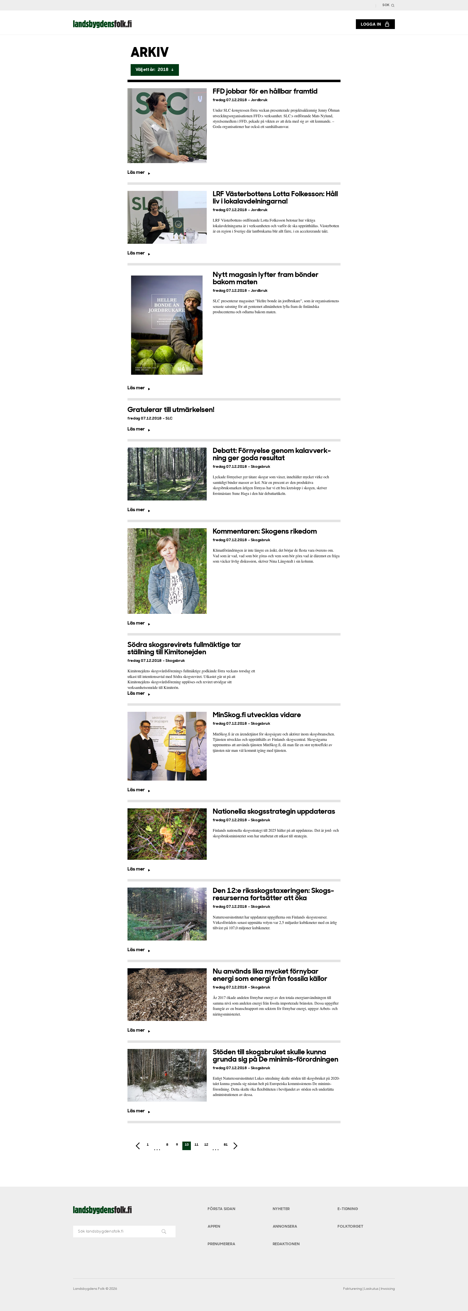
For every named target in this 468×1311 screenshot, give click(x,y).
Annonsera (285, 1227)
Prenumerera (221, 1244)
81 (226, 1145)
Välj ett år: (155, 70)
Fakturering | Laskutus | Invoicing (369, 1289)
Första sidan (221, 1209)
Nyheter (281, 1209)
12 (206, 1145)
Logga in (371, 24)
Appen (214, 1227)
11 (196, 1145)
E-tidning (348, 1209)
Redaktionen (286, 1244)
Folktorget (350, 1227)
